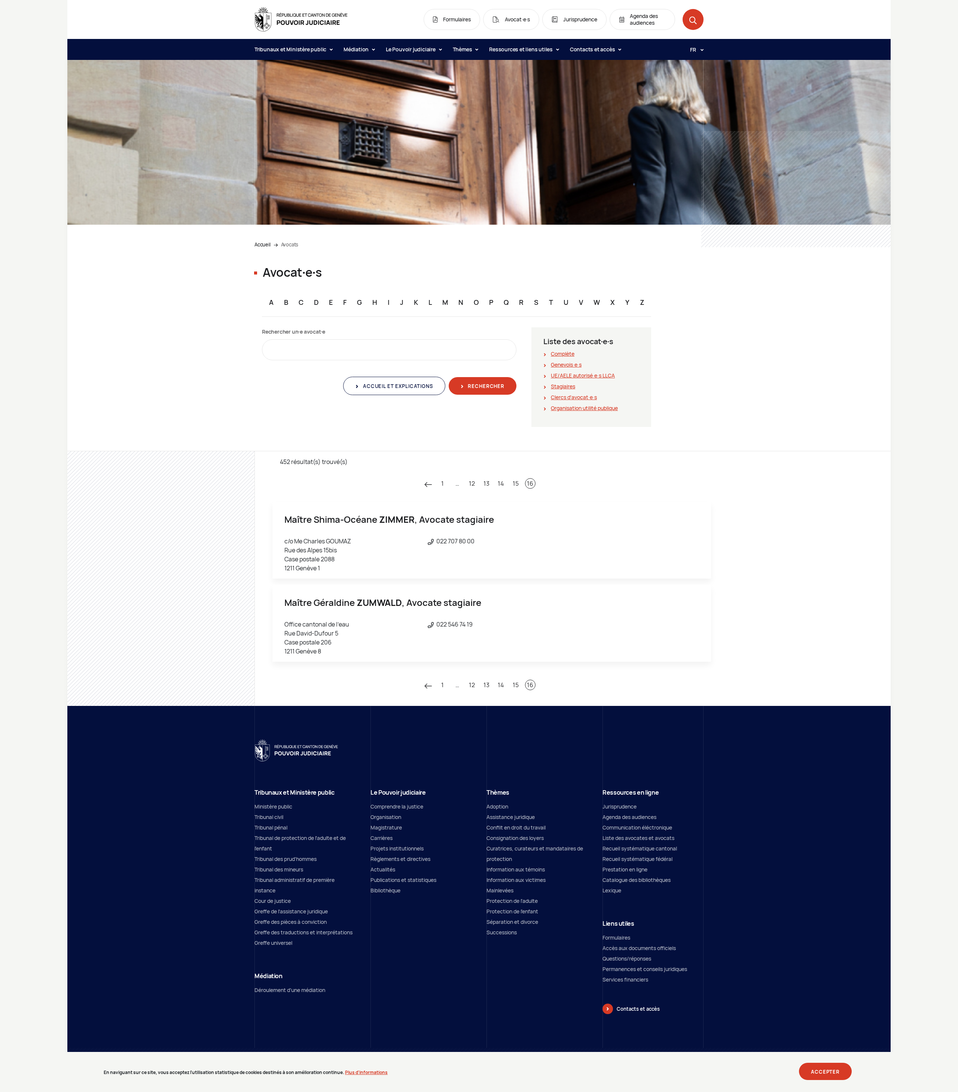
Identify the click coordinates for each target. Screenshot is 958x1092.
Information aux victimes (516, 879)
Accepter (825, 1071)
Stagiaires (563, 386)
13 (486, 483)
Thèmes (463, 49)
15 (516, 483)
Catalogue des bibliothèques (636, 879)
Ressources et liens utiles (521, 49)
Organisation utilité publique (584, 408)
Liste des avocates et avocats (638, 837)
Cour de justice (272, 900)
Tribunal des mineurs (278, 869)
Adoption (497, 806)
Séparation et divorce (512, 921)
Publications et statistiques (403, 879)
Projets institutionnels (397, 848)
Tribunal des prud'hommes (285, 858)
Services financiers (625, 979)
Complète (562, 353)
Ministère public (273, 806)
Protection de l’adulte (512, 900)
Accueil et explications (397, 386)
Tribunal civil (268, 816)
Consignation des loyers (515, 837)
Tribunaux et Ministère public (290, 49)
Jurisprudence (619, 806)
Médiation (357, 49)
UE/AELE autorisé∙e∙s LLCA (583, 375)
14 (501, 483)
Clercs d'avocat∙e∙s (574, 397)
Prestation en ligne (624, 869)
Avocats (290, 244)
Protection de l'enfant (512, 911)
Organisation (385, 816)
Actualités (382, 869)
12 (472, 483)
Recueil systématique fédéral (637, 858)
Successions (501, 932)
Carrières (381, 837)
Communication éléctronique (637, 827)
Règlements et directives (400, 858)
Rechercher (485, 386)
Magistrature (386, 827)
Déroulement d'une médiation (289, 990)
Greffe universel (273, 942)
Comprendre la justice (396, 806)
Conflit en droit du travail (516, 827)
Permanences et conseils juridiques (644, 969)
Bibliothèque (385, 890)
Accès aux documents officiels (639, 948)
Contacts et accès (593, 49)
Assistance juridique (510, 816)
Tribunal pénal (270, 827)
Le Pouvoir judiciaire (411, 49)
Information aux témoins (515, 869)
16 (530, 483)
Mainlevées (499, 890)
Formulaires (616, 937)
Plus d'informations (366, 1072)
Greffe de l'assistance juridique (291, 911)
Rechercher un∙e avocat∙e (293, 331)
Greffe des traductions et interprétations (303, 932)
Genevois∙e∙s (566, 364)
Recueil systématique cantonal (639, 848)
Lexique (611, 890)
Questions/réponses (626, 958)
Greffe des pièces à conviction (290, 921)
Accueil (262, 244)
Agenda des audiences (629, 816)
